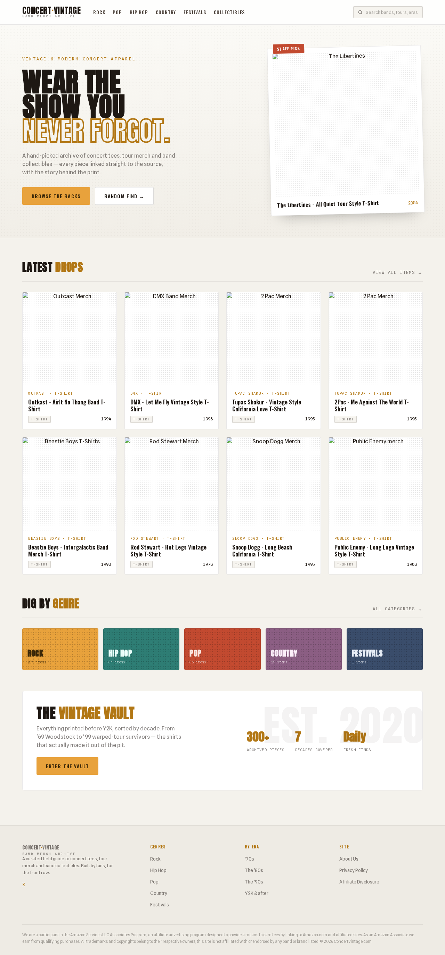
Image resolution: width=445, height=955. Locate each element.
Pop (117, 12)
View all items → (398, 272)
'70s (249, 859)
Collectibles (229, 12)
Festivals (195, 12)
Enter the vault (67, 766)
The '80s (254, 870)
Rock (99, 12)
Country (166, 12)
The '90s (254, 882)
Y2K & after (256, 893)
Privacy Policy (353, 870)
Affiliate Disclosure (359, 882)
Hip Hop (139, 12)
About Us (348, 859)
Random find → (124, 196)
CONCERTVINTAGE (51, 12)
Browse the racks (56, 196)
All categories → (398, 608)
